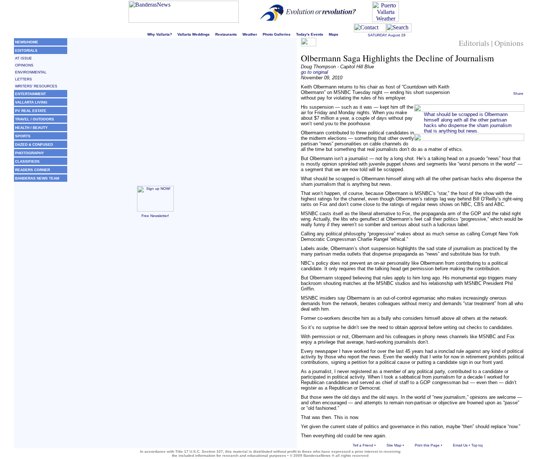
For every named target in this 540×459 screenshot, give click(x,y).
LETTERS (23, 79)
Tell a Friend (363, 445)
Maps (333, 34)
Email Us (460, 445)
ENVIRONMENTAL (31, 72)
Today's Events (309, 34)
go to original (314, 72)
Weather (249, 34)
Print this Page (427, 445)
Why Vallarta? (159, 34)
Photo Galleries (277, 34)
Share (518, 93)
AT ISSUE (23, 58)
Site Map (394, 445)
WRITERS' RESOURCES (36, 86)
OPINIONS (24, 65)
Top (474, 445)
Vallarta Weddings (193, 34)
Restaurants (226, 34)
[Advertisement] (155, 275)
